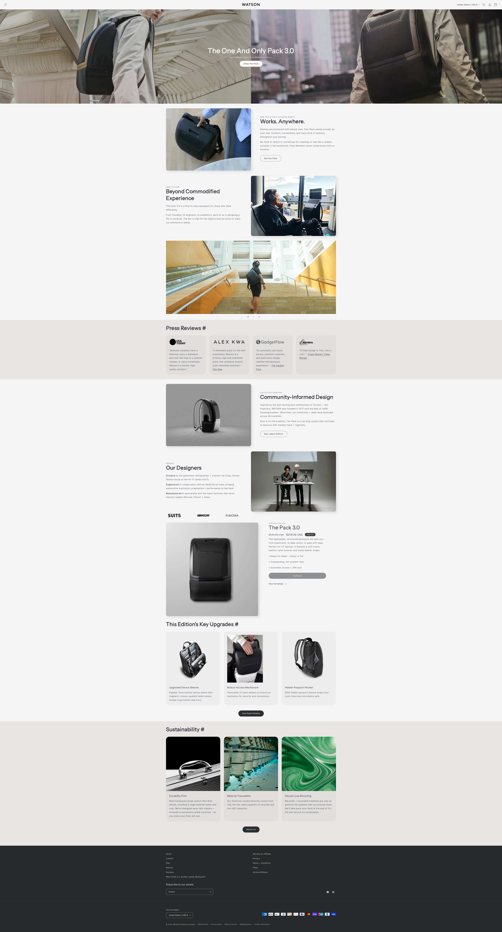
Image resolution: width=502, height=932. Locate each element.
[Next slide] (253, 317)
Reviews (170, 872)
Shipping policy (246, 924)
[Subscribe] (210, 892)
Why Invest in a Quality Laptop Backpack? (186, 877)
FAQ (168, 863)
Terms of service (230, 924)
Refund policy (203, 924)
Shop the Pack (251, 63)
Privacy (256, 858)
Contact (169, 858)
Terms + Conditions (262, 863)
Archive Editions (260, 872)
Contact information (262, 924)
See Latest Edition (273, 434)
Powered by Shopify (187, 924)
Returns (169, 867)
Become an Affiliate (262, 854)
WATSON (176, 924)
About (169, 854)
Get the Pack (270, 158)
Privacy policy (216, 924)
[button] (5, 5)
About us (251, 829)
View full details (276, 584)
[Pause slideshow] (260, 317)
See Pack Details (251, 713)
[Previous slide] (242, 317)
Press (255, 867)
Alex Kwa (217, 369)
